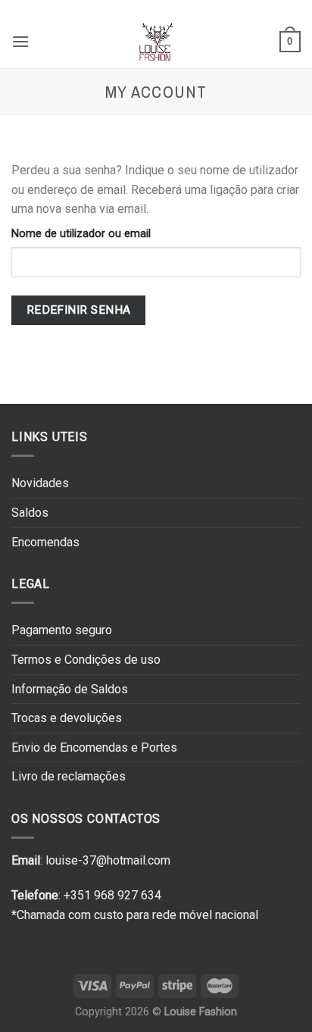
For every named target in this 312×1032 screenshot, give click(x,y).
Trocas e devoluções (66, 718)
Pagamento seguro (61, 630)
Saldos (29, 512)
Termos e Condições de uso (86, 659)
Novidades (40, 483)
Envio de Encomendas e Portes (94, 747)
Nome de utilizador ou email (81, 233)
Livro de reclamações (68, 776)
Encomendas (45, 542)
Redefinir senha (79, 310)
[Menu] (20, 41)
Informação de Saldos (69, 689)
